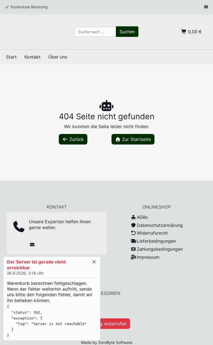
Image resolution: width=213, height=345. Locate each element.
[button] (127, 31)
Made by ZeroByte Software (106, 342)
